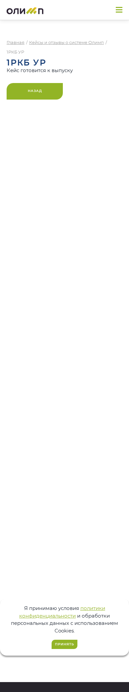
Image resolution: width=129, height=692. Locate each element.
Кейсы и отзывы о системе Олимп (66, 43)
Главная (15, 43)
